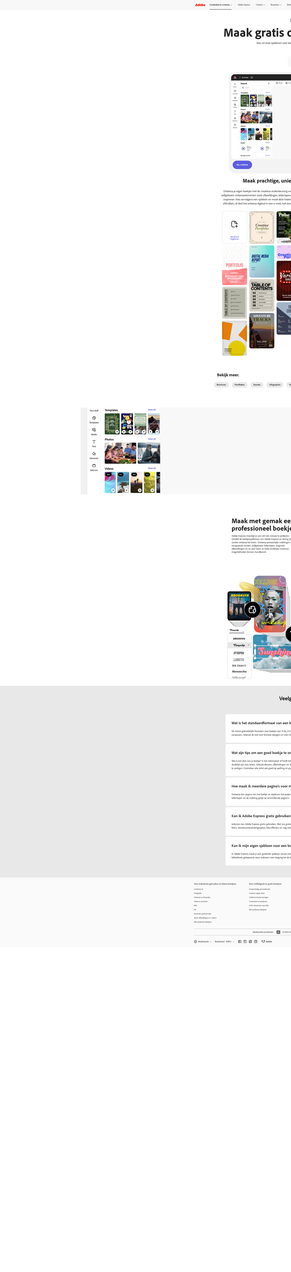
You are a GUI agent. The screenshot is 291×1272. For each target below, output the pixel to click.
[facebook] (239, 941)
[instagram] (245, 941)
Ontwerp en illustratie (202, 897)
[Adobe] (200, 5)
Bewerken (275, 4)
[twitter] (250, 941)
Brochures (221, 384)
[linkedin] (255, 941)
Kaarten (257, 384)
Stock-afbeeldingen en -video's (205, 918)
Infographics (275, 384)
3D (195, 910)
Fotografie (198, 893)
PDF (195, 905)
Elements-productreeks (202, 914)
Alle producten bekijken (203, 922)
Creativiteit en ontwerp (220, 4)
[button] (246, 244)
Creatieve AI (198, 889)
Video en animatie (201, 901)
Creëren (259, 4)
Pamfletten (240, 384)
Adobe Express (244, 4)
